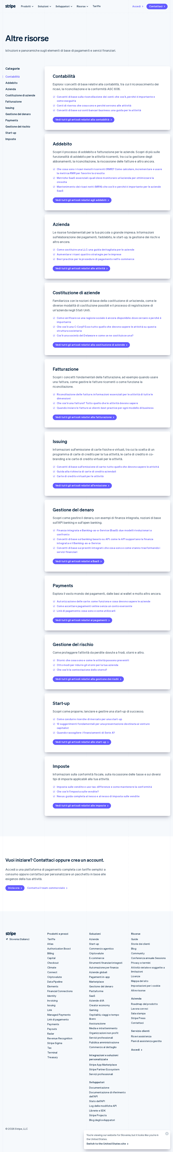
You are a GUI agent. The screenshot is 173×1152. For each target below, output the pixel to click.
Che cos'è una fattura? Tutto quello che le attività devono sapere (97, 403)
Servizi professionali (101, 1037)
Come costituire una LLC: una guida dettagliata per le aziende (95, 249)
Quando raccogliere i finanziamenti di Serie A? (86, 732)
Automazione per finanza (104, 967)
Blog (133, 948)
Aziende (94, 939)
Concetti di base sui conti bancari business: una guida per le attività (99, 110)
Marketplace (96, 981)
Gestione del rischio (17, 126)
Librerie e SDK (97, 1110)
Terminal (52, 1052)
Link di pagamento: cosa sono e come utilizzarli (86, 610)
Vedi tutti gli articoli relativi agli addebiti (80, 200)
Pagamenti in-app (99, 977)
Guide (134, 939)
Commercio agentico (101, 948)
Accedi (136, 6)
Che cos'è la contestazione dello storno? (82, 669)
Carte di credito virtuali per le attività (80, 476)
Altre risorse (138, 990)
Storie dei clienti (140, 943)
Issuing (9, 107)
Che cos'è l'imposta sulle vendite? (78, 791)
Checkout (53, 962)
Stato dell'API (97, 1101)
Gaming (93, 1010)
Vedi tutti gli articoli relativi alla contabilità (82, 119)
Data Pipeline (55, 981)
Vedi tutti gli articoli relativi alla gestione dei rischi (87, 679)
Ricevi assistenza (141, 1036)
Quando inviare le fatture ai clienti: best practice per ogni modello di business (105, 407)
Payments (11, 120)
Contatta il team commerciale (46, 887)
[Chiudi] (166, 1134)
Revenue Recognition (59, 1038)
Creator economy (99, 1005)
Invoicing (52, 1000)
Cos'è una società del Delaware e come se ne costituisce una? (95, 335)
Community (138, 953)
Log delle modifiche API (103, 1105)
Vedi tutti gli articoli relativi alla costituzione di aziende (90, 344)
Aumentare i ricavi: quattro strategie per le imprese (89, 254)
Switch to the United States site (106, 1143)
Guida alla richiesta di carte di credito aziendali (86, 471)
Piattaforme (96, 991)
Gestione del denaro (18, 114)
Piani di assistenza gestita (146, 1041)
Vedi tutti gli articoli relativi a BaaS (77, 561)
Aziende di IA (96, 1000)
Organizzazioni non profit (103, 1033)
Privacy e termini (140, 962)
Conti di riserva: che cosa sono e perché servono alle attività (94, 105)
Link (49, 1010)
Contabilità (12, 76)
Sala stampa (138, 1013)
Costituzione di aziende (20, 95)
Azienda (10, 89)
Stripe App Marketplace (103, 1064)
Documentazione (99, 1087)
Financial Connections (60, 991)
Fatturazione (13, 101)
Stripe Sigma (54, 1043)
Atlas (50, 943)
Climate (51, 967)
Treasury (52, 1057)
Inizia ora (13, 887)
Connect (52, 972)
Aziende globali (98, 972)
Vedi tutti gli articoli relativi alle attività (80, 268)
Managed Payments (59, 1014)
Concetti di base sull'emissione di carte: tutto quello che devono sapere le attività (108, 466)
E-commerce (96, 958)
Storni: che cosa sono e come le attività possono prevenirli (93, 660)
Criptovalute (54, 977)
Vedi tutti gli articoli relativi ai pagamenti (81, 620)
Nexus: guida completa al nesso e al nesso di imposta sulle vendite (98, 796)
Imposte (10, 139)
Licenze (135, 976)
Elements (52, 986)
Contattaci (156, 6)
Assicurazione (97, 1023)
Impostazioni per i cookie (145, 985)
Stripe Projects (98, 1115)
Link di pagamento (58, 1019)
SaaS (92, 995)
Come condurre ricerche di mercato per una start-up (89, 719)
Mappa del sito (139, 981)
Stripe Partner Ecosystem (104, 1069)
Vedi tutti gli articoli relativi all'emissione (81, 485)
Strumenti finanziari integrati (105, 962)
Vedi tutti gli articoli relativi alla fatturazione (83, 417)
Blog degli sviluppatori (102, 1120)
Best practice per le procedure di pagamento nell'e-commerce (95, 259)
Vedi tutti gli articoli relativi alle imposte (80, 805)
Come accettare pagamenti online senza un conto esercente (94, 606)
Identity (51, 995)
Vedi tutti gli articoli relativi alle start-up (80, 742)
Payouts (52, 1029)
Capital (51, 958)
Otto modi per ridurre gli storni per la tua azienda (87, 665)
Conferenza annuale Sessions (148, 958)
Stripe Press (138, 1018)
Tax (49, 1047)
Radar (50, 1033)
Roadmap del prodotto (144, 1004)
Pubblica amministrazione (104, 1042)
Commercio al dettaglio (103, 1047)
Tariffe (97, 6)
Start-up (10, 132)
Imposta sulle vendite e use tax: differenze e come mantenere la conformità (104, 786)
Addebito (11, 83)
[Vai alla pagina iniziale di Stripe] (9, 934)
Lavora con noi (139, 1008)
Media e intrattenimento (103, 1028)
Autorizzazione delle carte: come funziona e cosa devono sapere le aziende (104, 601)
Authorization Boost (59, 948)
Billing (50, 953)
